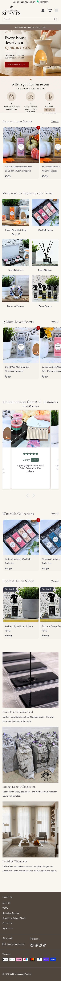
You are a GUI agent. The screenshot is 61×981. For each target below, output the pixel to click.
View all (54, 121)
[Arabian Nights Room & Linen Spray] (21, 613)
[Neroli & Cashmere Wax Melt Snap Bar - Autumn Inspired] (21, 153)
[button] (28, 496)
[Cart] (49, 10)
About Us (7, 903)
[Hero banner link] (30, 71)
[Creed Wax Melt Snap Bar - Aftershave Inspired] (21, 353)
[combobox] (30, 19)
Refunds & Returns (11, 913)
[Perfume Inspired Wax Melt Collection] (21, 545)
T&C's (5, 908)
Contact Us (7, 923)
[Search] (55, 19)
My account (8, 928)
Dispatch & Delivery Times (14, 918)
